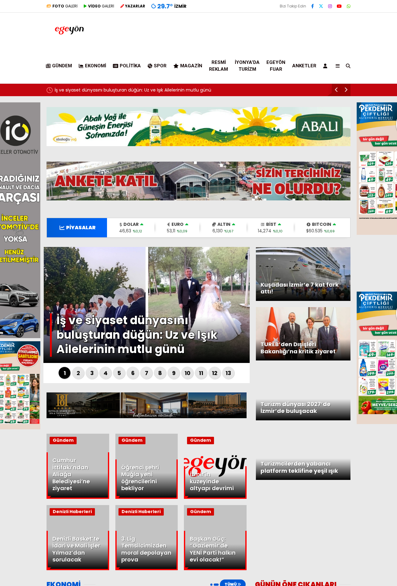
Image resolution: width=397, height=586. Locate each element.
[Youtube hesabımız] (339, 6)
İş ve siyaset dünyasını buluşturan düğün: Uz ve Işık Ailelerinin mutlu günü (133, 90)
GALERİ (65, 6)
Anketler (304, 66)
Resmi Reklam (218, 66)
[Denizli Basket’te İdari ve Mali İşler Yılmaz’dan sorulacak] (78, 569)
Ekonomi (95, 66)
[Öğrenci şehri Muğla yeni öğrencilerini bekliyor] (146, 497)
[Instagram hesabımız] (330, 6)
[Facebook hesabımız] (312, 6)
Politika (130, 66)
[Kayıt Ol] (326, 65)
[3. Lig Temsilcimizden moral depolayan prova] (146, 569)
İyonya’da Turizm (247, 66)
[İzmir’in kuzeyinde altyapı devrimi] (215, 497)
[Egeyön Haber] (69, 40)
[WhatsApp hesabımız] (348, 6)
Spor (160, 66)
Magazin (191, 66)
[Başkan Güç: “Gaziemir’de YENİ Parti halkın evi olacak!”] (215, 569)
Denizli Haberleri (72, 511)
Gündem (62, 66)
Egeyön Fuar (275, 66)
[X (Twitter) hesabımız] (321, 6)
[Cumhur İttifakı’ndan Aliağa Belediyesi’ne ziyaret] (78, 497)
